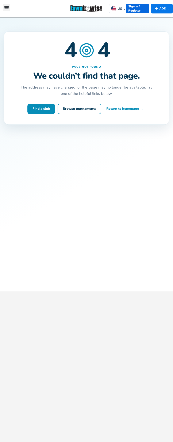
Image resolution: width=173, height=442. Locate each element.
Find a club (41, 108)
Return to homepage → (124, 108)
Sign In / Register (134, 8)
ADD (162, 8)
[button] (6, 7)
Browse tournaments (79, 108)
